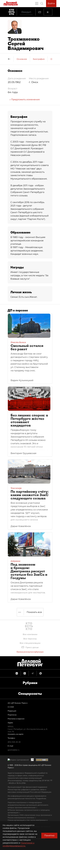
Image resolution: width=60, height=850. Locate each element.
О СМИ (11, 707)
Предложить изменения (25, 99)
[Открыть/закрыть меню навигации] (36, 3)
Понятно (49, 835)
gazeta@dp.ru (13, 750)
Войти (51, 3)
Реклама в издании (16, 719)
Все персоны (30, 638)
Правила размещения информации (30, 651)
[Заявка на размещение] (48, 12)
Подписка (12, 715)
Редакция (12, 711)
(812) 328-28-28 (14, 742)
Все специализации (30, 643)
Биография (39, 59)
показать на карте (15, 734)
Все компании (30, 634)
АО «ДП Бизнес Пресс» (18, 703)
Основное (22, 59)
